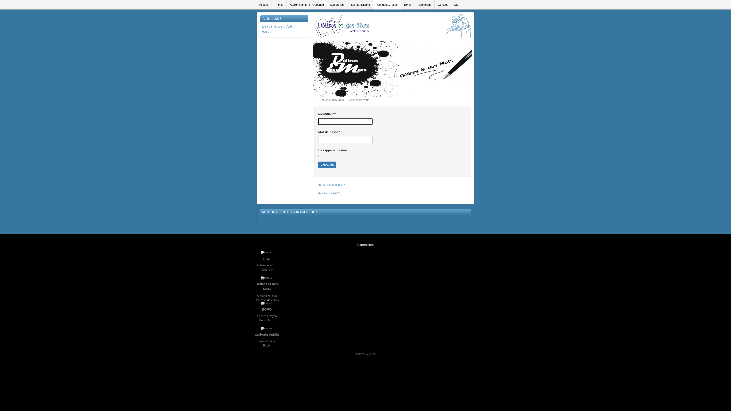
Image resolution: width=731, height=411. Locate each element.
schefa (372, 353)
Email (407, 4)
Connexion (327, 164)
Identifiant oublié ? (329, 193)
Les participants (361, 4)
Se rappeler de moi (332, 150)
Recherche (424, 4)
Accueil (263, 4)
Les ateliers (337, 4)
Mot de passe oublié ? (331, 184)
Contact (443, 4)
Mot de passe (329, 132)
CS (456, 4)
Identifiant (327, 114)
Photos (279, 4)
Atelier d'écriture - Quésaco (307, 4)
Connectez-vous (387, 4)
